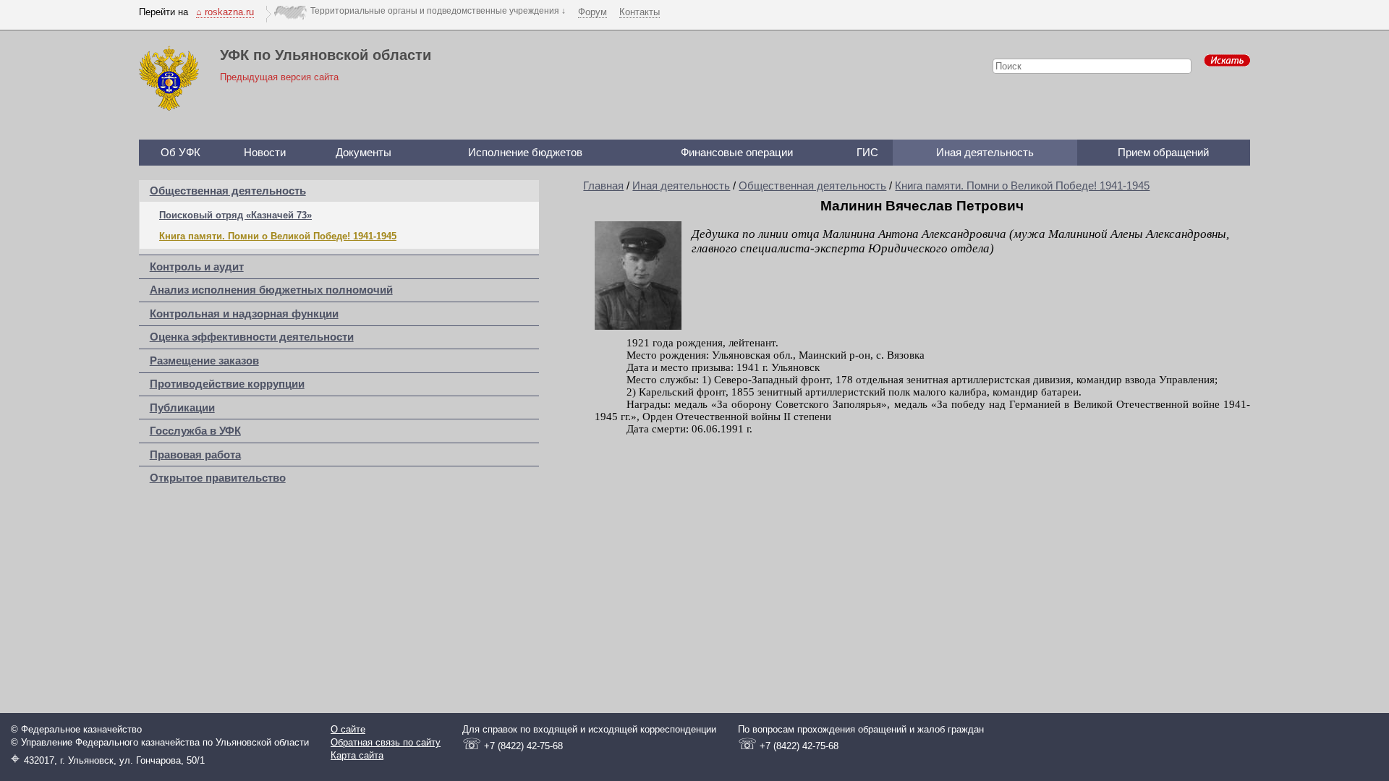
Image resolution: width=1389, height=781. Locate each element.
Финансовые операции (737, 152)
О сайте (348, 729)
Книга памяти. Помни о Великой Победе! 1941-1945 (277, 236)
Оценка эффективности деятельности (252, 337)
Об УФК (180, 152)
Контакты (639, 12)
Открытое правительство (218, 478)
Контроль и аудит (197, 267)
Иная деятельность (985, 152)
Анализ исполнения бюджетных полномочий (271, 290)
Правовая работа (195, 455)
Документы (363, 152)
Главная (603, 186)
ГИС (867, 152)
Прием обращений (1163, 152)
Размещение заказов (204, 361)
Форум (592, 12)
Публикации (182, 408)
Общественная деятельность (228, 191)
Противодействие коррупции (227, 384)
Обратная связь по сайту (386, 742)
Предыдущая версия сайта (279, 77)
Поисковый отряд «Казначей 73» (235, 215)
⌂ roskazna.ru (225, 12)
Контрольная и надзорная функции (244, 314)
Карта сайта (357, 755)
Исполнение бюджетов (525, 152)
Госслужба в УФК (195, 431)
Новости (265, 152)
